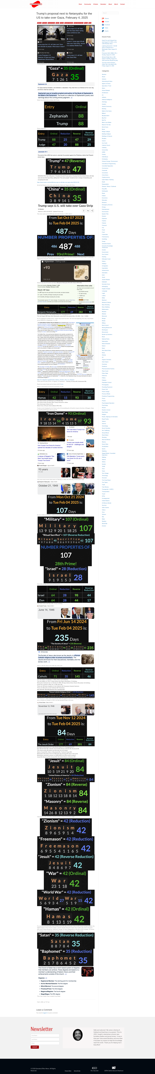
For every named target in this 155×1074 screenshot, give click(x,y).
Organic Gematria (106, 359)
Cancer (104, 140)
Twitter (106, 28)
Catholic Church (106, 145)
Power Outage (105, 391)
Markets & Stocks (106, 302)
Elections (104, 202)
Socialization (105, 446)
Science (104, 423)
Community (87, 4)
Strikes (103, 461)
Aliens (103, 88)
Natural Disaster (106, 343)
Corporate (104, 170)
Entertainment (105, 209)
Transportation (105, 491)
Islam (57, 23)
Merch (116, 4)
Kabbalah (104, 281)
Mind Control (105, 325)
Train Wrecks (105, 487)
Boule (103, 129)
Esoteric (104, 216)
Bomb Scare (105, 127)
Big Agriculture (105, 115)
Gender (104, 249)
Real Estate (105, 412)
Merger (104, 318)
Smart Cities (105, 444)
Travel (103, 493)
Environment (105, 211)
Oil (102, 357)
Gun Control (105, 254)
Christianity (105, 159)
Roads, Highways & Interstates (110, 416)
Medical (104, 313)
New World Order (78, 23)
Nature (103, 345)
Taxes (103, 471)
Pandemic (104, 366)
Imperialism (105, 268)
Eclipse (104, 195)
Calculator (103, 4)
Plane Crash (105, 371)
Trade (103, 484)
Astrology (104, 101)
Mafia (103, 297)
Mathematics (105, 309)
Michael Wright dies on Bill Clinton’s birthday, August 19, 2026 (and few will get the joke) (110, 58)
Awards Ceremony (106, 106)
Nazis (103, 348)
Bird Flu (104, 120)
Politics (104, 377)
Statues (104, 459)
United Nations (105, 500)
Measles (104, 311)
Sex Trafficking (105, 430)
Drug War (104, 188)
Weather (104, 521)
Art (102, 95)
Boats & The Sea (106, 124)
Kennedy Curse (106, 284)
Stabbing (104, 451)
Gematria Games (106, 243)
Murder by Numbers (107, 334)
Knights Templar (106, 288)
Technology (105, 475)
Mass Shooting (106, 304)
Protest (104, 400)
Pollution (104, 380)
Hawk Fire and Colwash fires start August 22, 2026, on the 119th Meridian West (109, 42)
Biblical (39, 23)
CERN (103, 152)
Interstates (104, 272)
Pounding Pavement (107, 387)
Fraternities (105, 234)
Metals (103, 320)
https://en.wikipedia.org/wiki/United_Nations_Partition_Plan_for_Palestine (55, 379)
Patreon (106, 18)
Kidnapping (105, 286)
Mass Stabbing (106, 307)
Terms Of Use (77, 1070)
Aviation (104, 104)
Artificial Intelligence (107, 99)
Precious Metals (106, 393)
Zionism (104, 525)
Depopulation (105, 184)
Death (103, 182)
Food (103, 232)
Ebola (103, 193)
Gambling (104, 239)
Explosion (104, 218)
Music (103, 336)
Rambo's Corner (106, 410)
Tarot (103, 468)
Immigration (105, 265)
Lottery (104, 295)
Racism (104, 407)
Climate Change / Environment (110, 161)
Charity (104, 154)
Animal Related (106, 90)
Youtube (106, 21)
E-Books (95, 4)
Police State (105, 373)
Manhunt (104, 300)
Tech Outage (105, 473)
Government (51, 23)
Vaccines (104, 505)
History (104, 261)
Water (103, 519)
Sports (103, 448)
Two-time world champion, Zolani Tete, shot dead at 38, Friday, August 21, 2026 (109, 64)
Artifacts (104, 97)
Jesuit (61, 23)
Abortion (104, 74)
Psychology (105, 405)
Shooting (104, 437)
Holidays (104, 263)
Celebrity (104, 147)
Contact (122, 4)
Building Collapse (106, 134)
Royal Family (105, 419)
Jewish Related (69, 23)
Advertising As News (107, 81)
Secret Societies (106, 428)
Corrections (105, 172)
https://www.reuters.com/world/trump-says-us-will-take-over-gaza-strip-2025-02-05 (58, 182)
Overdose (104, 364)
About (110, 4)
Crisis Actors (105, 175)
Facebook (107, 24)
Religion (104, 414)
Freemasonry (105, 236)
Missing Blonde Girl (107, 327)
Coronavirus (105, 168)
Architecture (105, 92)
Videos (103, 509)
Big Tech (104, 118)
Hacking (104, 256)
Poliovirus (104, 375)
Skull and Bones (106, 439)
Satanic (104, 421)
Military (104, 323)
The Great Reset (106, 480)
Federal (45, 23)
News (85, 23)
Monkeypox (105, 329)
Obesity (104, 355)
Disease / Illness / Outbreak (109, 186)
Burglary (104, 138)
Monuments (105, 332)
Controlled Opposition (107, 166)
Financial (104, 225)
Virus (103, 512)
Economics (105, 198)
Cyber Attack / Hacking (108, 179)
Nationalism (105, 341)
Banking (104, 108)
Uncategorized (105, 498)
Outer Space (105, 361)
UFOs (103, 496)
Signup (34, 1047)
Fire (103, 227)
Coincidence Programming (109, 163)
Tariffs (103, 466)
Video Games (105, 507)
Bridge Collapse (106, 131)
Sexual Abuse (105, 432)
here (62, 384)
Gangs (103, 241)
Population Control (106, 382)
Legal (103, 293)
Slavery (104, 442)
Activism (104, 79)
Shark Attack (105, 435)
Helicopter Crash (106, 259)
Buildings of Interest (107, 136)
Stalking (104, 457)
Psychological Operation (108, 403)
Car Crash (104, 143)
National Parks (105, 339)
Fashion (104, 220)
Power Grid (105, 389)
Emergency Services (107, 204)
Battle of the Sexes (107, 111)
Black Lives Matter (106, 122)
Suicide (104, 464)
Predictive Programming (108, 396)
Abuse (103, 76)
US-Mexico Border (106, 503)
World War (104, 523)
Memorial (104, 316)
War (90, 23)
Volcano (104, 514)
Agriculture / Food (106, 85)
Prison (103, 398)
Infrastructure (105, 270)
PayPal (106, 31)
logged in (45, 1012)
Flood (103, 230)
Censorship (105, 150)
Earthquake (105, 191)
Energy (104, 207)
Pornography (105, 384)
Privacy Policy (68, 1070)
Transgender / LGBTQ (107, 489)
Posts (80, 4)
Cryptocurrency (106, 177)
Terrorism (104, 477)
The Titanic (105, 482)
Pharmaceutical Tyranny (108, 368)
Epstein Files (105, 214)
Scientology (105, 426)
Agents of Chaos (106, 83)
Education (104, 200)
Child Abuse (105, 156)
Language (104, 291)
